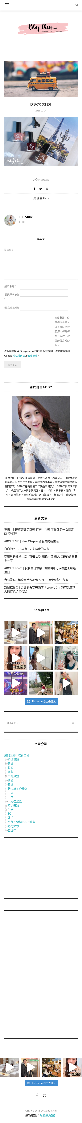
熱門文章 (13, 826)
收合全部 (23, 755)
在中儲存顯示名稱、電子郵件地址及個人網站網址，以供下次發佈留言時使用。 (62, 331)
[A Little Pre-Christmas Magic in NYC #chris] (66, 632)
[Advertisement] (32, 869)
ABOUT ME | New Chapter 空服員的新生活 (31, 541)
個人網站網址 (11, 307)
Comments (41, 179)
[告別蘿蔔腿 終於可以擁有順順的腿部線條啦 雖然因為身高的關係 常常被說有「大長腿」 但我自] (41, 683)
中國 (10, 792)
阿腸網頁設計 (48, 1115)
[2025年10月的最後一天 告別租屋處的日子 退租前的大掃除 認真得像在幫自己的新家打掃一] (41, 658)
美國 (10, 763)
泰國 (10, 784)
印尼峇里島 (15, 801)
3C (9, 813)
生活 (10, 810)
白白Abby (43, 198)
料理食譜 (13, 759)
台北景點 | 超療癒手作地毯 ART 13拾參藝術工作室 (36, 579)
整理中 (12, 830)
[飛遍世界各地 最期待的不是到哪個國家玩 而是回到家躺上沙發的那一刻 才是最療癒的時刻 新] (15, 632)
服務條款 (33, 355)
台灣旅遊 (13, 776)
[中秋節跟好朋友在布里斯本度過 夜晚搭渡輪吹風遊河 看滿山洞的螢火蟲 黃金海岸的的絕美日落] (66, 683)
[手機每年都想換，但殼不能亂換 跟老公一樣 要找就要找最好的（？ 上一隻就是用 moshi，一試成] (66, 658)
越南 (10, 767)
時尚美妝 (13, 805)
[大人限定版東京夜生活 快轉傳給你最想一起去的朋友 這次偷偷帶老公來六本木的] (15, 683)
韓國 (10, 780)
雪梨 (10, 771)
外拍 (10, 817)
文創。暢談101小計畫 (21, 822)
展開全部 (10, 755)
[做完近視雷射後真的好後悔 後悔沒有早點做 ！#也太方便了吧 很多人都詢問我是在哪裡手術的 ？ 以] (15, 658)
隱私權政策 (19, 355)
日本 (10, 797)
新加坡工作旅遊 (18, 788)
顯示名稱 (10, 286)
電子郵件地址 (11, 297)
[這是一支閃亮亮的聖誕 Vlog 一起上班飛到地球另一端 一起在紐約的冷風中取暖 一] (41, 632)
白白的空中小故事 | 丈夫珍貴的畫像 (26, 549)
